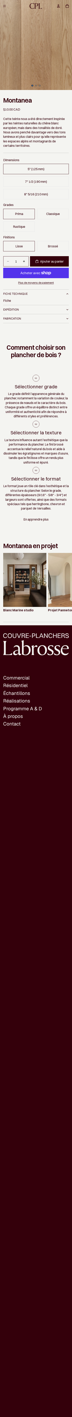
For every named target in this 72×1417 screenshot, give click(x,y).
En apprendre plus (36, 519)
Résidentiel (15, 685)
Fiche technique (15, 294)
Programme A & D (22, 708)
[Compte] (58, 6)
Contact (12, 724)
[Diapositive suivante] (64, 582)
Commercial (16, 678)
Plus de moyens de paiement (36, 282)
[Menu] (4, 6)
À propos (13, 716)
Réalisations (16, 701)
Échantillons (16, 693)
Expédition (11, 309)
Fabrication (12, 318)
